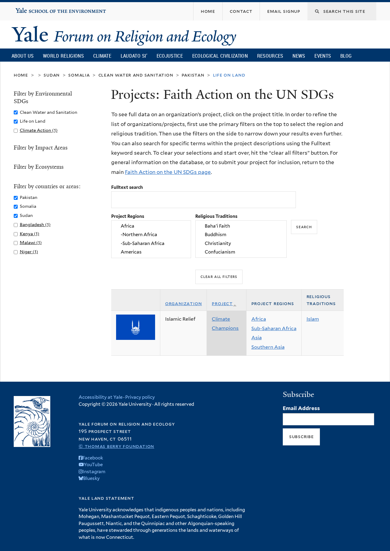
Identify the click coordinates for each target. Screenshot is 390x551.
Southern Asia (268, 347)
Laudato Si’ (134, 55)
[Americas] (151, 252)
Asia (256, 337)
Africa (258, 319)
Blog (346, 55)
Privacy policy (140, 397)
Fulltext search (127, 187)
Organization (183, 303)
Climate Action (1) (39, 130)
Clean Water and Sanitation (135, 75)
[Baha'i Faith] (241, 226)
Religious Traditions (216, 216)
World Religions (63, 55)
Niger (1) (29, 251)
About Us (23, 55)
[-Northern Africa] (151, 235)
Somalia (79, 75)
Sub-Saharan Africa (273, 328)
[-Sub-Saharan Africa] (151, 243)
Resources (270, 55)
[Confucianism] (241, 252)
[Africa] (151, 226)
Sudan (52, 75)
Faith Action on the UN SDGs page (168, 172)
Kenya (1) (29, 233)
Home (21, 75)
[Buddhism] (241, 235)
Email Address (301, 408)
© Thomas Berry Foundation (116, 446)
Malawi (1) (31, 242)
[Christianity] (241, 243)
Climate (102, 55)
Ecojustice (170, 55)
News (298, 55)
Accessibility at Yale (100, 397)
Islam (313, 319)
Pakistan (193, 75)
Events (322, 55)
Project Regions (127, 216)
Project (222, 303)
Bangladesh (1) (35, 224)
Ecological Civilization (220, 55)
